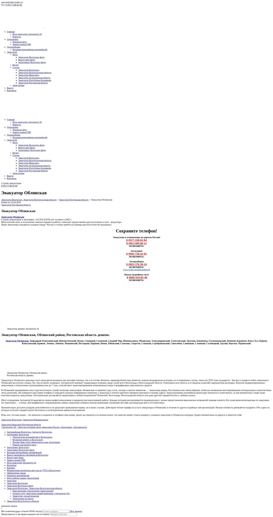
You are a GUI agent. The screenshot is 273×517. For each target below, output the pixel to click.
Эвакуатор (12, 52)
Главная (11, 31)
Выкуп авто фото (26, 60)
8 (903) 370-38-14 (136, 264)
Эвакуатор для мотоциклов (26, 496)
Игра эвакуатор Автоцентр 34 (27, 34)
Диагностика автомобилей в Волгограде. (32, 437)
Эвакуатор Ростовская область (33, 83)
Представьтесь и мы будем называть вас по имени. (25, 514)
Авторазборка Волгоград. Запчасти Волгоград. (29, 432)
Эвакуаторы (18, 85)
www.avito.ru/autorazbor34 (136, 270)
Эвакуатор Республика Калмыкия (34, 80)
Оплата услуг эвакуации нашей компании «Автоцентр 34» (41, 493)
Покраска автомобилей (18, 475)
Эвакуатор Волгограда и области (23, 501)
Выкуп (10, 88)
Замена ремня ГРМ (22, 44)
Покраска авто (20, 42)
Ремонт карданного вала (24, 445)
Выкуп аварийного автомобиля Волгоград (27, 455)
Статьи (16, 67)
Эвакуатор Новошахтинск (35, 420)
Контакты (11, 90)
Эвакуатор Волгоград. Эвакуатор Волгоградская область (34, 488)
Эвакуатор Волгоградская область (34, 72)
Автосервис (12, 39)
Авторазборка (13, 47)
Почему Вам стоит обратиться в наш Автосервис (36, 442)
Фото (15, 54)
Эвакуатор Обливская (17, 341)
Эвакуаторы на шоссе (23, 498)
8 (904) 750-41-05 (136, 253)
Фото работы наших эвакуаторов (23, 478)
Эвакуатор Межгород (28, 75)
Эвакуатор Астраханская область (34, 78)
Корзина (11, 468)
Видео (16, 65)
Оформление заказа (16, 473)
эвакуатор (11, 480)
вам (17, 511)
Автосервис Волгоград (18, 434)
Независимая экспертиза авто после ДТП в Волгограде (33, 470)
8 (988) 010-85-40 (137, 277)
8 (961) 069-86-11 (136, 243)
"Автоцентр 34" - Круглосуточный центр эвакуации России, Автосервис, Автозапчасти (44, 427)
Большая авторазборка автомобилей (30, 49)
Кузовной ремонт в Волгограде (28, 439)
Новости (17, 37)
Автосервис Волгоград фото (32, 62)
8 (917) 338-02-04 (136, 240)
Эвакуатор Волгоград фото (31, 57)
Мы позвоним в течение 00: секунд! (22, 511)
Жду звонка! (76, 511)
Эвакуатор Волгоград (28, 70)
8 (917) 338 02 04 (14, 5)
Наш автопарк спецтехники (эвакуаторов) (33, 491)
